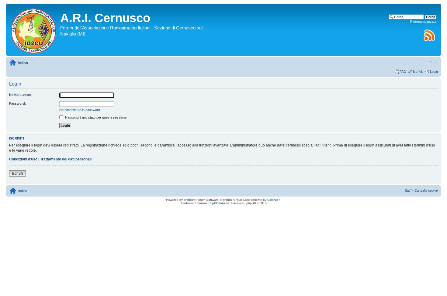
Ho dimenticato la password (79, 110)
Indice (23, 62)
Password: (17, 103)
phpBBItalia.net (219, 203)
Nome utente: (20, 94)
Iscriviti (418, 71)
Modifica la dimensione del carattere (433, 61)
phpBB (188, 199)
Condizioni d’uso (23, 159)
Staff (408, 190)
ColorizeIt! (274, 199)
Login (434, 71)
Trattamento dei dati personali (66, 159)
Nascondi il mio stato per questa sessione (95, 117)
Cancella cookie (426, 190)
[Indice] (34, 29)
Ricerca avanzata (423, 21)
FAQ (403, 71)
